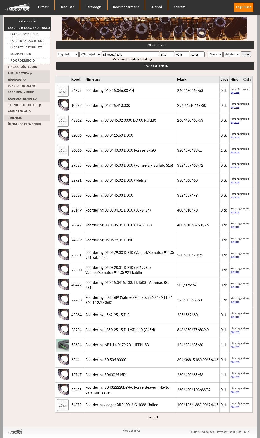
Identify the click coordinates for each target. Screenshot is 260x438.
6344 (75, 360)
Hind (235, 80)
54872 (76, 405)
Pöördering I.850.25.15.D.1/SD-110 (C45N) (120, 330)
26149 (76, 210)
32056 (76, 136)
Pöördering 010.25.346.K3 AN (109, 91)
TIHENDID (15, 117)
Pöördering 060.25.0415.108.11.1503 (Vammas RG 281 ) (127, 285)
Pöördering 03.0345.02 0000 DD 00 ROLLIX (120, 121)
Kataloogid (94, 7)
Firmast (43, 7)
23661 (76, 255)
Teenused (67, 7)
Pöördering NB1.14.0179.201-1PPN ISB (117, 345)
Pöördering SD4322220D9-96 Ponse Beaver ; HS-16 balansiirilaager (127, 390)
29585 (76, 166)
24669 (76, 240)
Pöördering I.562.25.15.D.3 (107, 315)
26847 (76, 225)
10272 (76, 106)
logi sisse (235, 92)
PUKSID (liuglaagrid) (22, 85)
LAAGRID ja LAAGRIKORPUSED (29, 27)
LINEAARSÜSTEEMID (22, 66)
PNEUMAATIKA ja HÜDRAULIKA (20, 76)
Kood (75, 80)
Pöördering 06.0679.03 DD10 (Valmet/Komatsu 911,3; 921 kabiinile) (129, 255)
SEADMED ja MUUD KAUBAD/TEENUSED (22, 95)
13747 (76, 375)
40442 (76, 285)
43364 (76, 315)
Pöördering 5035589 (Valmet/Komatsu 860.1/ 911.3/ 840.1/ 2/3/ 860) (128, 300)
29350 (76, 270)
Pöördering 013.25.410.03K (107, 106)
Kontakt (179, 7)
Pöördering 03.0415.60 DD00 (109, 136)
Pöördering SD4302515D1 (106, 375)
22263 (76, 300)
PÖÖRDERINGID (22, 60)
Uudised (156, 7)
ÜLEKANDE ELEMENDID (24, 124)
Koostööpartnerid (126, 7)
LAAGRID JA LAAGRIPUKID (27, 40)
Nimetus (92, 80)
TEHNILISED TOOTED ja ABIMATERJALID (24, 108)
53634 (76, 345)
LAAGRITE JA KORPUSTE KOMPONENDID (26, 50)
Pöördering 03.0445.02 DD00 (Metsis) (116, 181)
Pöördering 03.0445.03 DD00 (109, 196)
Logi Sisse (243, 7)
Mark (181, 80)
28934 (76, 330)
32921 (76, 181)
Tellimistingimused (202, 431)
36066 (76, 151)
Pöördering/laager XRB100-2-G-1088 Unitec (121, 405)
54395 (76, 91)
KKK (246, 431)
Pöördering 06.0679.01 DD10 (109, 240)
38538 (76, 196)
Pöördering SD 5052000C (105, 360)
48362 (76, 121)
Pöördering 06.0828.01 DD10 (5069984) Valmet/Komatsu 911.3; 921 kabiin (118, 270)
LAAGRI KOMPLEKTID (24, 34)
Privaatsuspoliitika (229, 431)
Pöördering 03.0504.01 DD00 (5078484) (118, 210)
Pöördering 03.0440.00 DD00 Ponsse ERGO (120, 151)
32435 (76, 390)
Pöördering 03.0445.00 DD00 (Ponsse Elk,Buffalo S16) (129, 166)
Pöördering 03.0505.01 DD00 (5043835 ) (118, 225)
